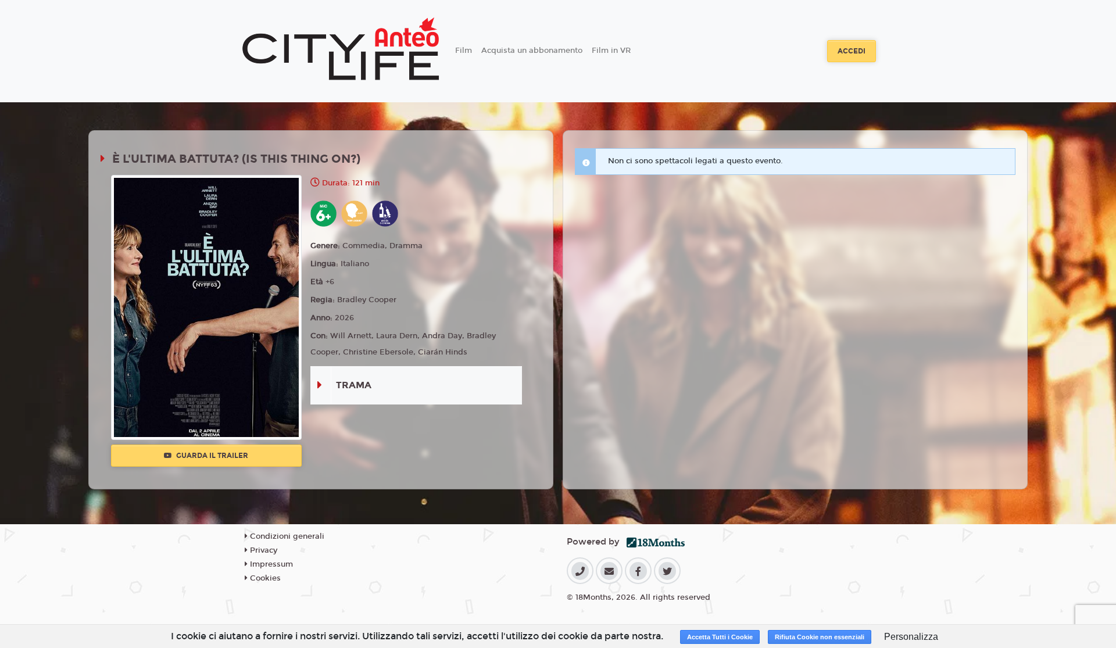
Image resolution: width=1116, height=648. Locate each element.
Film (463, 50)
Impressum (270, 564)
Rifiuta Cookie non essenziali (819, 636)
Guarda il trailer (211, 456)
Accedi (851, 51)
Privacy (262, 550)
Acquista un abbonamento (531, 50)
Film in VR (611, 50)
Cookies (264, 578)
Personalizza (911, 637)
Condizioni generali (286, 536)
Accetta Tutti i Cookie (720, 636)
